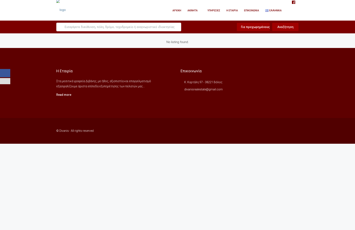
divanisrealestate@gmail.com (203, 89)
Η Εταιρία (232, 10)
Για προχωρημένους (255, 27)
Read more (63, 94)
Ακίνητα (192, 10)
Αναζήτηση (285, 27)
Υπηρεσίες (213, 10)
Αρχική (176, 10)
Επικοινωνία (251, 10)
